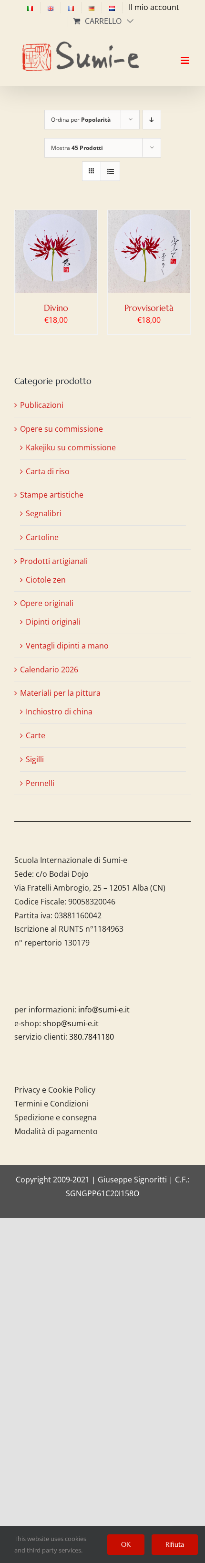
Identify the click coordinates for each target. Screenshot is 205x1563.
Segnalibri (44, 513)
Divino (56, 307)
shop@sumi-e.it (71, 1023)
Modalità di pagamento (56, 1131)
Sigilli (35, 759)
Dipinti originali (53, 622)
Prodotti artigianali (54, 561)
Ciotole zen (46, 579)
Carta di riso (48, 471)
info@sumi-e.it (104, 1009)
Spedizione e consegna (55, 1117)
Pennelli (40, 783)
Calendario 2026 (49, 669)
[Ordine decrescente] (152, 119)
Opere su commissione (61, 429)
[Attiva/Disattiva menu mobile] (186, 52)
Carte (35, 735)
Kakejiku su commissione (71, 447)
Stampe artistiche (51, 494)
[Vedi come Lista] (110, 171)
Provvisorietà (149, 307)
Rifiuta (174, 1544)
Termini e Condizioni (51, 1103)
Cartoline (42, 537)
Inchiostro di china (59, 711)
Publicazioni (41, 405)
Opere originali (46, 603)
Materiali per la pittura (60, 693)
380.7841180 (91, 1036)
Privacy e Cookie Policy (54, 1090)
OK (126, 1544)
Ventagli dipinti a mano (67, 645)
